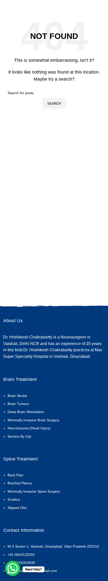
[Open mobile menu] (99, 5)
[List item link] (53, 418)
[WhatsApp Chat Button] (12, 568)
